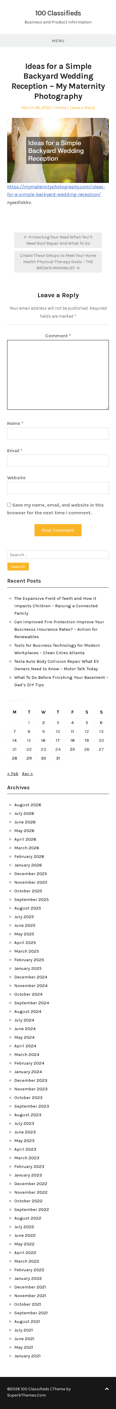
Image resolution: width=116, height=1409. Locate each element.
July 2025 (24, 916)
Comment (58, 336)
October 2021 (27, 1304)
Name (15, 423)
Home (60, 107)
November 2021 (30, 1295)
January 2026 (28, 865)
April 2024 (25, 1046)
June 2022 (25, 1235)
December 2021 (30, 1287)
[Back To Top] (107, 1389)
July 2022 (24, 1226)
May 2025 (24, 934)
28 (14, 758)
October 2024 (28, 994)
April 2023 (25, 1149)
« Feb (12, 773)
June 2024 (25, 1028)
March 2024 (26, 1054)
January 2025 (28, 968)
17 (58, 740)
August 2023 (27, 1114)
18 (72, 740)
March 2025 (26, 951)
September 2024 (31, 1002)
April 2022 (25, 1252)
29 (29, 758)
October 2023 (28, 1097)
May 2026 (24, 830)
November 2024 (31, 985)
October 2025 (28, 891)
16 (43, 740)
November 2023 (31, 1089)
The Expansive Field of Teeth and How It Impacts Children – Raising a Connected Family (56, 606)
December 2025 (30, 873)
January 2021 (27, 1356)
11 (72, 731)
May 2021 (23, 1347)
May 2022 (24, 1244)
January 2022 (28, 1278)
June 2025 (24, 925)
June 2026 (25, 822)
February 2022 (29, 1269)
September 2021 (31, 1312)
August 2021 (27, 1321)
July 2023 (24, 1123)
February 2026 (29, 856)
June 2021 (24, 1338)
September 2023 (31, 1106)
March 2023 (26, 1157)
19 (87, 740)
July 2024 (24, 1020)
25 (72, 749)
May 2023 (24, 1140)
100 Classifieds (58, 13)
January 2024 (28, 1071)
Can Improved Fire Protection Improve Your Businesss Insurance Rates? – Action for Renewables (59, 629)
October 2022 (28, 1201)
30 (43, 758)
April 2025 (25, 942)
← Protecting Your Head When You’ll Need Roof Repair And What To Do (58, 240)
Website (16, 477)
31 (58, 758)
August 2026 (27, 804)
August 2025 (27, 908)
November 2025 (30, 882)
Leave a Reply (82, 107)
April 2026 (25, 839)
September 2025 (31, 899)
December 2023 (30, 1080)
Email (15, 450)
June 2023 (25, 1132)
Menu (58, 40)
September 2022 (31, 1209)
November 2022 (31, 1192)
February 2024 (29, 1063)
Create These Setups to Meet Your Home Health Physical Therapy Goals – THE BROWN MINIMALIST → (58, 262)
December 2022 (30, 1183)
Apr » (27, 773)
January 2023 (28, 1175)
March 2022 (26, 1261)
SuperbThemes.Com (26, 1395)
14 (14, 740)
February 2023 (29, 1166)
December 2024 (30, 977)
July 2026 (24, 813)
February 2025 (29, 959)
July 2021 (23, 1330)
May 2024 (24, 1037)
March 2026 (26, 847)
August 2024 (27, 1011)
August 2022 (27, 1218)
